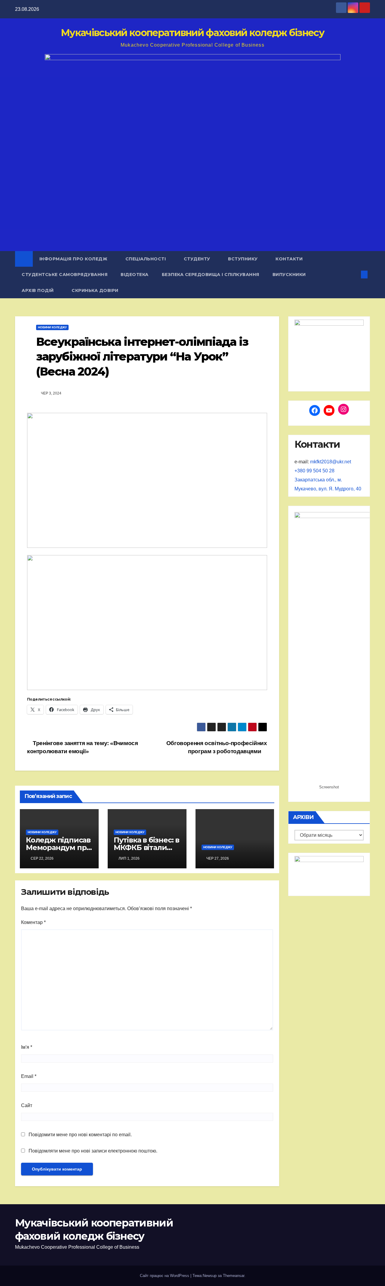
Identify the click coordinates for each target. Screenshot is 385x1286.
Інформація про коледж (74, 259)
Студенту (198, 259)
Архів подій (38, 290)
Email (28, 1076)
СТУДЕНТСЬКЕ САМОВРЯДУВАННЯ (64, 274)
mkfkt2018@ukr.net (330, 461)
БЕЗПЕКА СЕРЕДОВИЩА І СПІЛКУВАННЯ (210, 274)
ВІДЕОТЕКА (135, 274)
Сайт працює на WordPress (165, 1275)
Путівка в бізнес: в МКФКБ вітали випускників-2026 (146, 847)
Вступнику (243, 259)
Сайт (26, 1105)
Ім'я (26, 1047)
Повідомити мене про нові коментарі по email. (80, 1134)
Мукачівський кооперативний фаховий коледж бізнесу (192, 32)
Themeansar (233, 1275)
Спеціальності (146, 259)
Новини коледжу (52, 327)
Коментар (33, 922)
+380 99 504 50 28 (314, 470)
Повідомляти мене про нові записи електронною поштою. (93, 1150)
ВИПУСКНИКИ (289, 274)
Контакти (289, 259)
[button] (354, 274)
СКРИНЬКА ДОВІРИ (95, 290)
